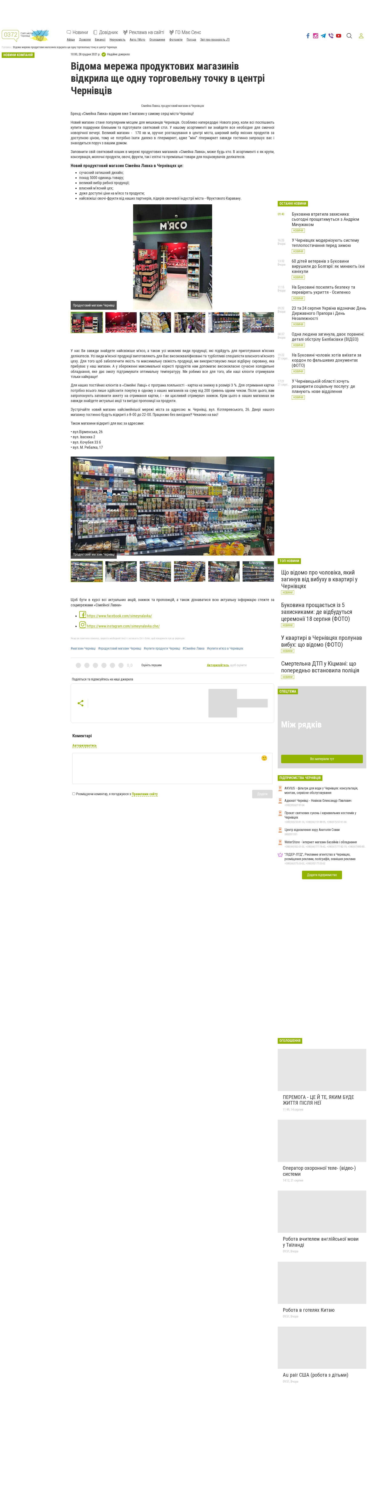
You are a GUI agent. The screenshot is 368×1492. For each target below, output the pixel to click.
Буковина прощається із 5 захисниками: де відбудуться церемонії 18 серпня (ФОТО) (316, 611)
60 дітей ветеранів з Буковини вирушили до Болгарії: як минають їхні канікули (328, 266)
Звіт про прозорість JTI (215, 39)
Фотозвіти (176, 39)
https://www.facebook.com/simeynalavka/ (119, 616)
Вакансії (100, 39)
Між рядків (301, 725)
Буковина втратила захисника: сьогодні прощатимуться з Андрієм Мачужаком (325, 219)
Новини (80, 32)
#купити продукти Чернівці (162, 648)
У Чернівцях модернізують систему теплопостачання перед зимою (325, 243)
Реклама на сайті (146, 32)
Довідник (108, 32)
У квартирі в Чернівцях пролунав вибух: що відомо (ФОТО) (321, 641)
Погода (191, 39)
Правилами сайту (145, 794)
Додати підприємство (322, 875)
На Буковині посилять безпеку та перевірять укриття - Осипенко (323, 290)
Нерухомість (117, 39)
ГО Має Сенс (188, 32)
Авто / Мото (137, 39)
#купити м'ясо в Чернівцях (225, 648)
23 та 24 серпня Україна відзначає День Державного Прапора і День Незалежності (329, 313)
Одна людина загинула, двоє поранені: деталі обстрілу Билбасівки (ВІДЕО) (328, 337)
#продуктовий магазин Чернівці (119, 648)
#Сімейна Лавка (193, 648)
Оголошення (157, 39)
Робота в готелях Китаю (309, 1310)
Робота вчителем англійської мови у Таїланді (321, 1242)
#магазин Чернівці (83, 648)
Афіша (71, 39)
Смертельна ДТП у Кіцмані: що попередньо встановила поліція (320, 667)
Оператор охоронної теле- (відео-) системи (319, 1171)
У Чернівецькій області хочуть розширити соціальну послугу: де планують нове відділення (323, 386)
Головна (6, 47)
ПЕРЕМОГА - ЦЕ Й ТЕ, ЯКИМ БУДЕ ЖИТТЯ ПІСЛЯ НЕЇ (318, 1100)
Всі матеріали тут (322, 759)
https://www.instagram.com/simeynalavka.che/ (123, 626)
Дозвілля (85, 39)
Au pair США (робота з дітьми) (315, 1375)
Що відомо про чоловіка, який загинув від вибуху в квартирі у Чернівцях (319, 579)
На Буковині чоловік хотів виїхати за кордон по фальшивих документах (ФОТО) (326, 360)
